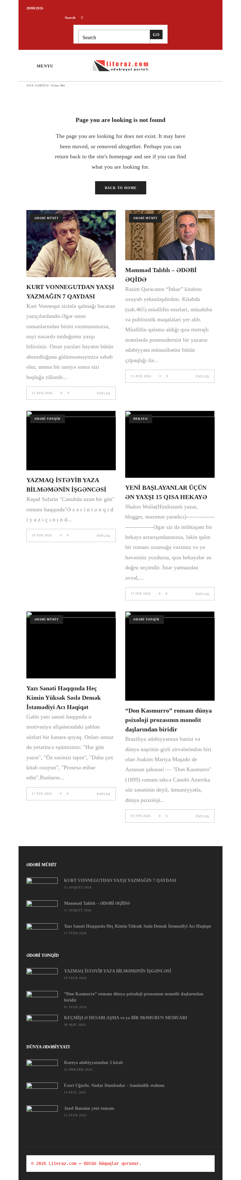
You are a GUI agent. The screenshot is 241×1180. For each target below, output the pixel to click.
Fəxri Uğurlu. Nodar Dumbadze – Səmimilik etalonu (114, 1085)
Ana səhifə (37, 85)
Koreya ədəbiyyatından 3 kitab (93, 1062)
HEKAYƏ (140, 418)
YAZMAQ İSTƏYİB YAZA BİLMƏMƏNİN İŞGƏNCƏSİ (117, 971)
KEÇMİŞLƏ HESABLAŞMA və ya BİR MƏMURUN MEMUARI (125, 1017)
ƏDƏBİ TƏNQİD (48, 418)
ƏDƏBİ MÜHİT (47, 218)
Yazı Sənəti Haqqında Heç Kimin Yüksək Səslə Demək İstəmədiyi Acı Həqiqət (63, 697)
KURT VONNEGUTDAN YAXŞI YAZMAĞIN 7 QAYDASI (120, 880)
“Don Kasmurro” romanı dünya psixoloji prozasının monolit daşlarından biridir (168, 720)
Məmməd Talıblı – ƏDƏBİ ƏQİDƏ (97, 903)
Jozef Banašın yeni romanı (89, 1108)
